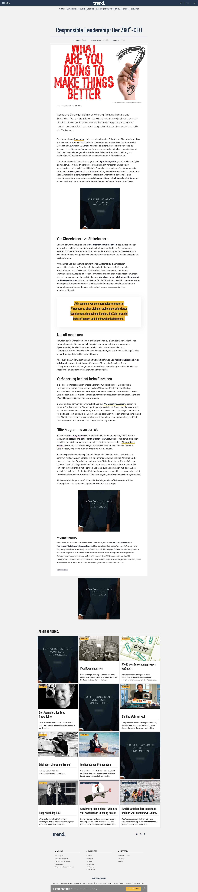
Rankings (99, 9)
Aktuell (62, 9)
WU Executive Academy (115, 404)
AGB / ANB (64, 883)
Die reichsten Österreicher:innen (64, 867)
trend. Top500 (59, 855)
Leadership (62, 570)
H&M (92, 171)
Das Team (121, 858)
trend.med (90, 858)
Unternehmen (72, 9)
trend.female (90, 864)
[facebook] (137, 834)
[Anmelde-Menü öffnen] (194, 3)
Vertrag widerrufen (139, 883)
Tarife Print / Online (100, 883)
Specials (118, 9)
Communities (108, 9)
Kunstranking (59, 864)
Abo (181, 3)
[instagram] (140, 834)
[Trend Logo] (59, 834)
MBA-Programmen (76, 435)
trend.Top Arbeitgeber (61, 858)
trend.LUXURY (91, 870)
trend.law (89, 855)
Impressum (56, 883)
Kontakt (120, 861)
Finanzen (82, 9)
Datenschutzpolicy (88, 883)
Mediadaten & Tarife (124, 855)
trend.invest (90, 867)
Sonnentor (79, 139)
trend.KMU (90, 861)
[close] (144, 888)
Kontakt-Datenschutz (74, 883)
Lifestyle (90, 9)
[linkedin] (144, 834)
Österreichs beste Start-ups (63, 861)
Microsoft (80, 171)
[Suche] (187, 3)
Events (125, 9)
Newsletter (134, 9)
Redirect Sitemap (113, 883)
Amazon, (71, 171)
